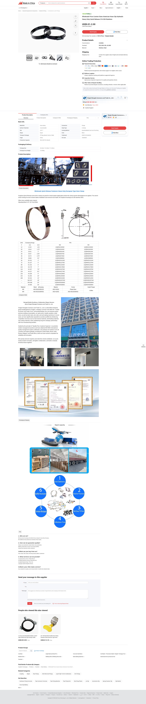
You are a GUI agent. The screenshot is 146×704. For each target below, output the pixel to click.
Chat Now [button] (117, 32)
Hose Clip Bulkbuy (23, 684)
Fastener (20, 659)
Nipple (28, 674)
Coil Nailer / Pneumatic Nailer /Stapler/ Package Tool (112, 654)
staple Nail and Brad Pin (51, 654)
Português (48, 694)
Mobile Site (106, 693)
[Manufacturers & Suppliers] (26, 3)
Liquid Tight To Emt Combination (63, 674)
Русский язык (59, 694)
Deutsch (70, 694)
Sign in (126, 4)
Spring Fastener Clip (107, 681)
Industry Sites (83, 693)
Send (30, 603)
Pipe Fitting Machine (55, 681)
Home (19, 10)
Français (53, 694)
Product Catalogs (39, 650)
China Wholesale (66, 693)
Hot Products (35, 693)
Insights (111, 693)
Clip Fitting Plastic (78, 681)
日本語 (89, 694)
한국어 (85, 694)
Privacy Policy (95, 698)
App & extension (109, 8)
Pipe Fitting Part (67, 681)
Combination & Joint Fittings (54, 10)
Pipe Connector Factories (41, 681)
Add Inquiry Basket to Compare (49, 64)
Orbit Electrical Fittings (47, 674)
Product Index (99, 693)
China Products (43, 693)
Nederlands (76, 694)
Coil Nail (20, 654)
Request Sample (109, 36)
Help (101, 8)
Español (42, 694)
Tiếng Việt (108, 694)
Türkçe (102, 694)
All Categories (23, 8)
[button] (95, 117)
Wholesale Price (75, 693)
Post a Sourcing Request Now (60, 603)
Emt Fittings (77, 674)
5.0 (109, 117)
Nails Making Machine (78, 656)
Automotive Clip (96, 681)
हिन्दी (93, 694)
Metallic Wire (21, 656)
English (37, 694)
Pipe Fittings (36, 674)
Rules (126, 8)
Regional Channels (91, 693)
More (19, 687)
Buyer (92, 8)
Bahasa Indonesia (115, 694)
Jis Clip (87, 681)
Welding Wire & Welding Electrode (53, 656)
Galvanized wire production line (107, 656)
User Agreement (81, 698)
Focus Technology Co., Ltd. (63, 698)
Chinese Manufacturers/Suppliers (55, 693)
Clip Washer (118, 681)
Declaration (88, 698)
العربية (81, 694)
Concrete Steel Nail (77, 654)
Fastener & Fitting (42, 10)
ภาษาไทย (98, 694)
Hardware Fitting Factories (25, 681)
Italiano (65, 694)
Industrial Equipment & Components (29, 10)
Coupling (21, 674)
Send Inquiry (93, 32)
